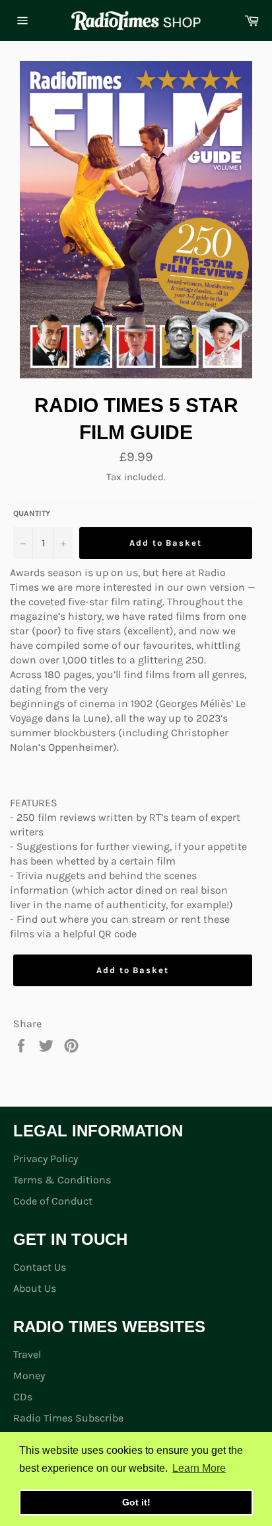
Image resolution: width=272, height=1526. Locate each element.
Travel (27, 1354)
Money (29, 1375)
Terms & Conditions (62, 1179)
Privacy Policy (45, 1158)
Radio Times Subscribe (68, 1418)
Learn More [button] (199, 1468)
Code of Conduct (52, 1201)
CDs (22, 1396)
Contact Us (39, 1267)
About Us (34, 1288)
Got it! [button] (136, 1502)
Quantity (31, 513)
